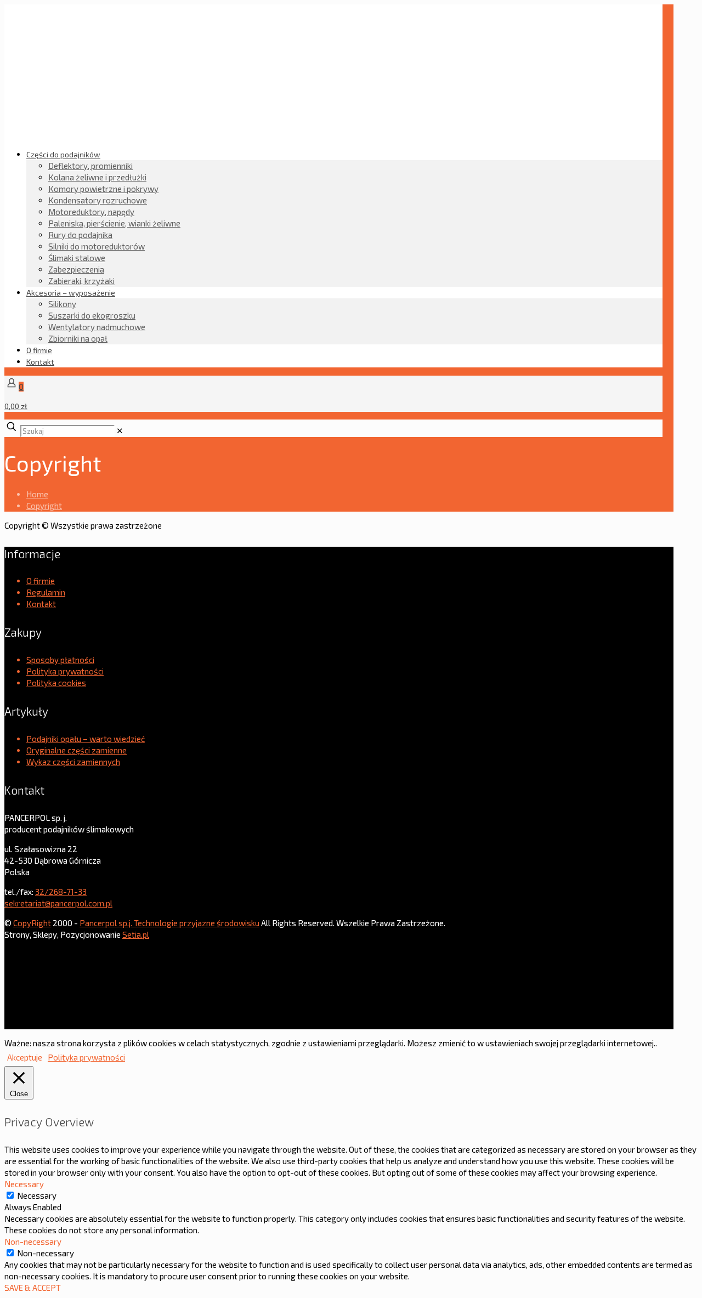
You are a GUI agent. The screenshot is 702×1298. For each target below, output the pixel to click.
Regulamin (45, 592)
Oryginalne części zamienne (76, 750)
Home (37, 494)
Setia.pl (135, 934)
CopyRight (32, 923)
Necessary (36, 1195)
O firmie (40, 581)
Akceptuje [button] (24, 1057)
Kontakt (41, 604)
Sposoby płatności (60, 660)
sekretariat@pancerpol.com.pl (58, 903)
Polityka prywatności (65, 671)
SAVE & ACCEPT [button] (32, 1288)
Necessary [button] (24, 1184)
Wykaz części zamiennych (73, 762)
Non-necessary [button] (32, 1241)
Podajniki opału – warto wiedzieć (85, 739)
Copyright (44, 506)
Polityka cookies (56, 683)
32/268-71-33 (61, 892)
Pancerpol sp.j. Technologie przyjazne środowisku (169, 923)
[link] (119, 430)
